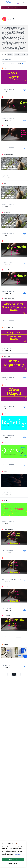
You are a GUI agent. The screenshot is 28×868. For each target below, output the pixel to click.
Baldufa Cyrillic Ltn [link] (8, 327)
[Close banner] (25, 7)
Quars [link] (5, 442)
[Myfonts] (8, 3)
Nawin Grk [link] (6, 125)
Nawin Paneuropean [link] (8, 529)
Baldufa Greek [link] (7, 385)
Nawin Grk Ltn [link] (7, 615)
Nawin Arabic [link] (7, 97)
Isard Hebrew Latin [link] (8, 154)
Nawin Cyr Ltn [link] (7, 558)
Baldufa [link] (5, 471)
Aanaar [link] (5, 500)
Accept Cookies (13, 859)
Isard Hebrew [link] (7, 212)
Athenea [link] (6, 644)
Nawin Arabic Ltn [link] (8, 241)
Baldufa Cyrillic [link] (7, 356)
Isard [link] (5, 183)
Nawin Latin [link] (6, 269)
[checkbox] (23, 63)
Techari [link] (5, 414)
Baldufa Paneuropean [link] (9, 298)
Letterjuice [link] (11, 89)
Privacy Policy (18, 854)
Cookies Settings (13, 863)
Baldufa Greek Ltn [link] (8, 68)
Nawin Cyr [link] (6, 586)
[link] (23, 2)
